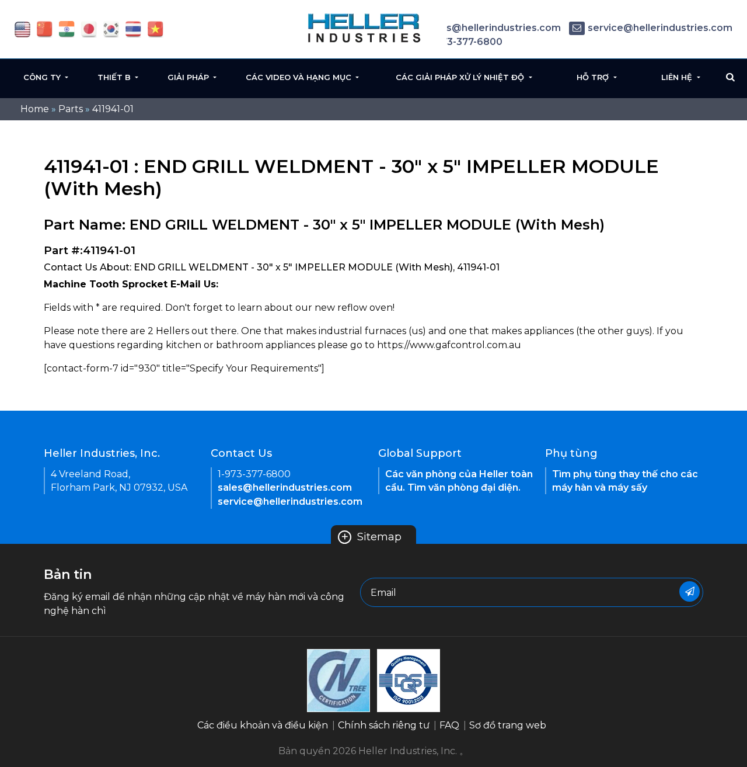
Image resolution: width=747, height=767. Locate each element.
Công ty (43, 77)
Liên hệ (677, 77)
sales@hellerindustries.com (494, 27)
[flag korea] (111, 28)
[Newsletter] (689, 591)
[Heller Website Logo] (364, 27)
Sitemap (371, 537)
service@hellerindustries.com (660, 27)
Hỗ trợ (594, 77)
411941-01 (113, 108)
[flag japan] (89, 28)
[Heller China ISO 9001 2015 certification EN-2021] (409, 679)
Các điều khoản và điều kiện (262, 725)
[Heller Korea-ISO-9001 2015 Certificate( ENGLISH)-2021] (338, 679)
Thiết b (115, 77)
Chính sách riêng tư (384, 725)
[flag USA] (22, 28)
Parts (70, 108)
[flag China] (45, 28)
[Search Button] (730, 77)
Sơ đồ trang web (507, 725)
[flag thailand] (133, 28)
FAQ (449, 725)
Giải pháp (189, 77)
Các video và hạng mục (300, 77)
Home (34, 108)
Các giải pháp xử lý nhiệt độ (461, 77)
